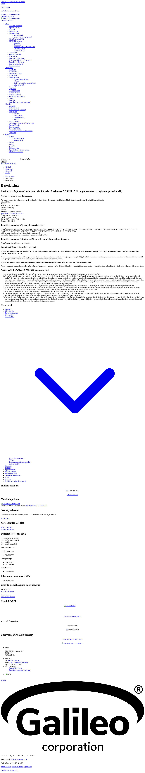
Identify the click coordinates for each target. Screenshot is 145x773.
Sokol (11, 144)
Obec (7, 24)
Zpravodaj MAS (19, 50)
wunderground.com (7, 529)
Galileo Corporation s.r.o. (18, 759)
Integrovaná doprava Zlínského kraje (21, 123)
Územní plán (13, 56)
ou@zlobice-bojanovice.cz (19, 662)
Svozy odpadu (14, 121)
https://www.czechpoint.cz (72, 616)
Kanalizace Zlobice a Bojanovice (20, 60)
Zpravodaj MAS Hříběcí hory (72, 639)
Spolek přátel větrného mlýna (19, 150)
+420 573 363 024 (14, 660)
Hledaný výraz (26, 159)
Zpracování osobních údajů (23, 37)
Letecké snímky (19, 117)
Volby (11, 98)
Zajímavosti (13, 52)
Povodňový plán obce (16, 62)
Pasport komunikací (16, 64)
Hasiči (11, 136)
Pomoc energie (14, 127)
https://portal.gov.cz (7, 591)
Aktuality (17, 43)
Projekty (12, 100)
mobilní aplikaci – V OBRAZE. (36, 506)
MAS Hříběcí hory (15, 41)
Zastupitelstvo (14, 77)
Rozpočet (12, 87)
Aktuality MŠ (18, 35)
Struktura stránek (17, 767)
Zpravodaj (12, 133)
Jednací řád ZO (19, 85)
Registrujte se (5, 518)
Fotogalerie (13, 112)
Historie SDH (18, 140)
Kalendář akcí (14, 108)
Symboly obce (14, 28)
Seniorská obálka (15, 129)
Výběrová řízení (14, 91)
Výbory (16, 81)
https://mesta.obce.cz (8, 597)
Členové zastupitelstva (21, 79)
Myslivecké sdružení (16, 152)
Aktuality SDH (19, 138)
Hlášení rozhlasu (14, 92)
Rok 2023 (17, 114)
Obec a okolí (18, 115)
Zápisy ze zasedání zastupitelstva (25, 83)
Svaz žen (12, 146)
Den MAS (17, 45)
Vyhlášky (12, 89)
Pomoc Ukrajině (14, 125)
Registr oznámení (15, 94)
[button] (74, 456)
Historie (12, 29)
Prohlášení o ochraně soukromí (19, 102)
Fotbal (11, 142)
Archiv (16, 119)
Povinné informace (15, 73)
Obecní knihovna (15, 54)
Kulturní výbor (14, 148)
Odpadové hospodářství (17, 96)
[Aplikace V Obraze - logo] (10, 504)
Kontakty (12, 70)
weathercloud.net (6, 527)
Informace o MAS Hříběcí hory (24, 47)
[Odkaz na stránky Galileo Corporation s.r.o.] (72, 752)
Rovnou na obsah (7, 2)
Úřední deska (13, 71)
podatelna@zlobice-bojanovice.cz (12, 213)
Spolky (7, 135)
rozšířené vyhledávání (8, 163)
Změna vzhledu (6, 767)
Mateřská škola (14, 33)
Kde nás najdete (14, 66)
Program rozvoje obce (16, 58)
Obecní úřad (9, 68)
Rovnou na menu (19, 2)
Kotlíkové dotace (19, 49)
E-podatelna (13, 75)
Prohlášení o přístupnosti (9, 770)
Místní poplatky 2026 (16, 39)
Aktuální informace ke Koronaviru (20, 131)
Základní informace (15, 26)
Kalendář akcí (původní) (17, 110)
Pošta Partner (13, 31)
